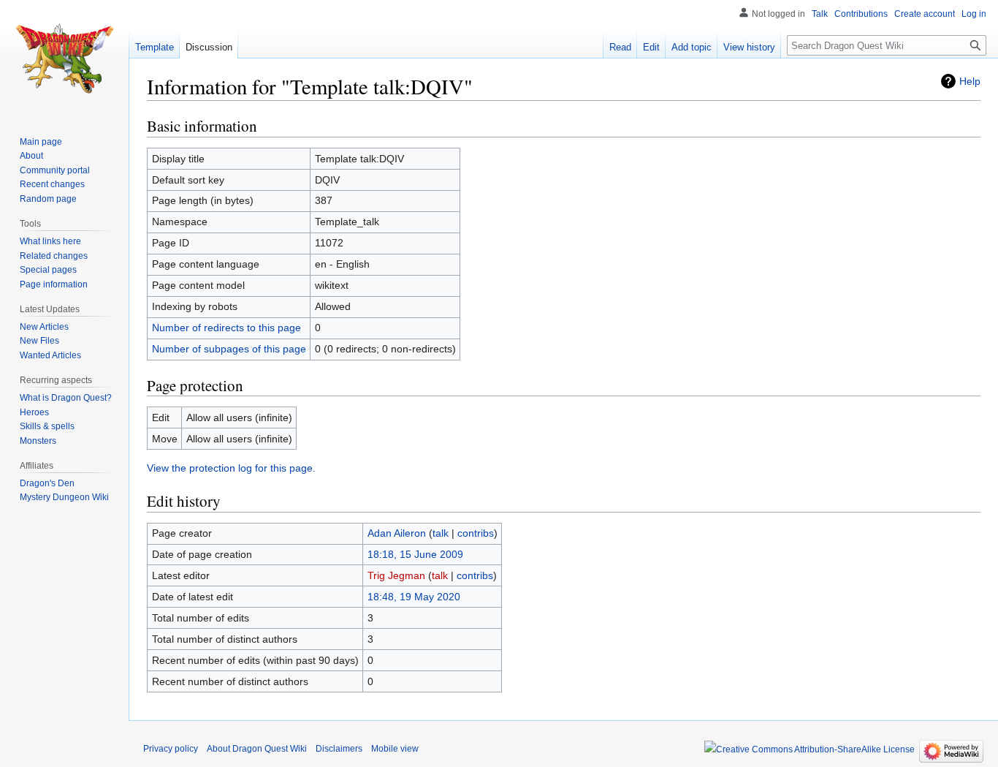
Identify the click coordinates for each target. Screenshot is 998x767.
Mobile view (395, 749)
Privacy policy (170, 749)
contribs (475, 533)
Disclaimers (339, 749)
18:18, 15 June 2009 (415, 554)
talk (441, 533)
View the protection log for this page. (231, 468)
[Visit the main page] (64, 58)
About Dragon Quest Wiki (257, 749)
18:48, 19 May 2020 (413, 596)
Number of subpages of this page (229, 349)
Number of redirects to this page (226, 327)
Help (969, 81)
